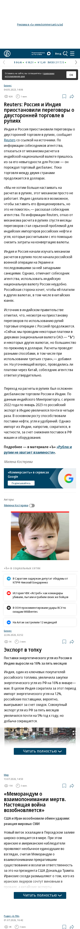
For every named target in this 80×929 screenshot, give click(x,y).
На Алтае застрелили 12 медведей (35, 622)
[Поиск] (65, 53)
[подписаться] (33, 505)
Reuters (10, 140)
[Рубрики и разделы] (72, 53)
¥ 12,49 (42, 62)
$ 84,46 (18, 62)
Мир (6, 775)
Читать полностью (40, 751)
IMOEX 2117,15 (56, 62)
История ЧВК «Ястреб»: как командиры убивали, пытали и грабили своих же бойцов (40, 595)
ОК (71, 75)
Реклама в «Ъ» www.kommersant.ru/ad (40, 24)
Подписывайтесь (21, 483)
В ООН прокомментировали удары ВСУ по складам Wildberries (39, 609)
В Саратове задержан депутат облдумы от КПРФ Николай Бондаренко (40, 580)
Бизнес (8, 85)
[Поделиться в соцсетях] (72, 96)
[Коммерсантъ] (7, 53)
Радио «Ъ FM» (11, 916)
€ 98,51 (30, 62)
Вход (58, 53)
